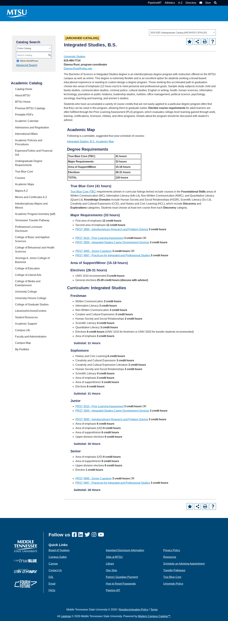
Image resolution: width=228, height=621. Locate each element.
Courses (20, 177)
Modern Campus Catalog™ (154, 616)
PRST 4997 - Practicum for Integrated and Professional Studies (112, 255)
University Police (173, 583)
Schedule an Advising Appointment (184, 563)
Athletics (170, 2)
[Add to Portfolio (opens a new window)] (189, 41)
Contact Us (55, 570)
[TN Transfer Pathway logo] (26, 570)
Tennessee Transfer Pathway (32, 220)
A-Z (180, 2)
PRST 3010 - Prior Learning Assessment (99, 238)
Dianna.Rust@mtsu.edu (78, 68)
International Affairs (26, 133)
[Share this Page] (197, 41)
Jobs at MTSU (114, 557)
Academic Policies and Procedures (28, 142)
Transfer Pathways (174, 570)
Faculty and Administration (30, 336)
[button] (215, 2)
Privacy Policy (171, 550)
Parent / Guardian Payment (122, 577)
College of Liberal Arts (28, 275)
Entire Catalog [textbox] (24, 48)
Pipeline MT (113, 590)
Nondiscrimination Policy (133, 609)
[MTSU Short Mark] (17, 13)
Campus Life (22, 330)
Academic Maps (24, 184)
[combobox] (182, 32)
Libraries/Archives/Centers (30, 310)
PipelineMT (155, 2)
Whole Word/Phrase (29, 61)
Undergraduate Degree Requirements (28, 163)
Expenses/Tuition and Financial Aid (33, 152)
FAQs (52, 590)
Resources (169, 557)
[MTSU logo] (26, 546)
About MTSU (22, 95)
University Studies (74, 56)
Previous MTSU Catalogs (30, 108)
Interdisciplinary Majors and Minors (31, 205)
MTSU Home (23, 101)
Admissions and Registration (32, 127)
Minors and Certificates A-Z (31, 197)
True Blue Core (24, 171)
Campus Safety (58, 557)
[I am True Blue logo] (26, 560)
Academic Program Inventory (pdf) (35, 214)
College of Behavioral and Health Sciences (34, 249)
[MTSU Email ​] (200, 2)
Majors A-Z (21, 190)
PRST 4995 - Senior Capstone (93, 251)
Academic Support (26, 323)
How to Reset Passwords (121, 583)
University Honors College (30, 298)
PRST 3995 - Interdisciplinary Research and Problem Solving (111, 229)
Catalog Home (23, 89)
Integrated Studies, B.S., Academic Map (90, 141)
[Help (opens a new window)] (212, 41)
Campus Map (23, 342)
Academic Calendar (27, 121)
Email (52, 583)
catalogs (66, 616)
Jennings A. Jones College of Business (32, 260)
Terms (154, 609)
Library (110, 563)
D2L (51, 577)
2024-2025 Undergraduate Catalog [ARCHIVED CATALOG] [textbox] (178, 32)
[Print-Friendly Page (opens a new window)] (205, 41)
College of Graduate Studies (32, 304)
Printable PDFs (24, 114)
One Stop (111, 570)
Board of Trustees (59, 550)
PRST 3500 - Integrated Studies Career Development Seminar (112, 242)
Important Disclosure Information (125, 550)
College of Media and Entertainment (27, 283)
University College (26, 291)
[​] (75, 535)
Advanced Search (26, 65)
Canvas (53, 563)
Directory (191, 2)
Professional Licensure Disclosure (28, 228)
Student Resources (26, 317)
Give (208, 2)
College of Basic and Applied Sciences (32, 239)
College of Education (27, 268)
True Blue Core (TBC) (83, 191)
